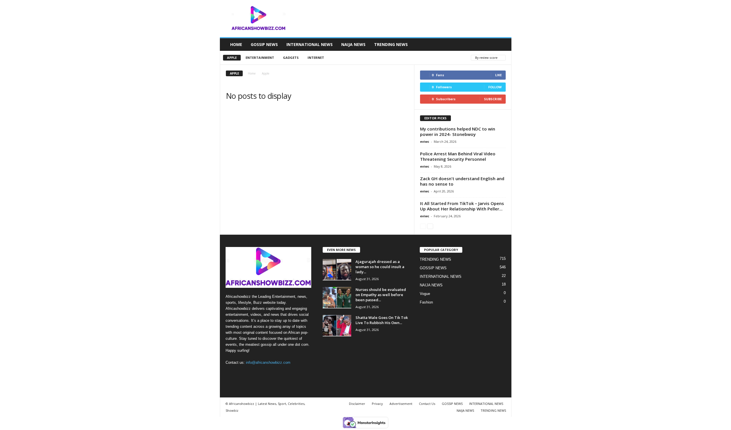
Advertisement (400, 403)
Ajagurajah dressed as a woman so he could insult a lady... (380, 266)
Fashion (426, 302)
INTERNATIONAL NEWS (309, 44)
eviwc (424, 141)
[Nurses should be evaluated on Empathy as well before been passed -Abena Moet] (337, 297)
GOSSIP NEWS (264, 44)
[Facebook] (231, 373)
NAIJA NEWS (353, 44)
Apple (232, 57)
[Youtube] (266, 373)
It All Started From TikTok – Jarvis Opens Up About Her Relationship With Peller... (462, 206)
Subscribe (493, 99)
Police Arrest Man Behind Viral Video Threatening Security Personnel (457, 156)
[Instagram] (243, 373)
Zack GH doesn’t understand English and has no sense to (462, 181)
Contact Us (427, 403)
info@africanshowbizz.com (268, 362)
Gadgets (291, 57)
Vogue (425, 294)
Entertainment (260, 57)
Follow (495, 87)
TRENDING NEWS (391, 44)
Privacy (377, 403)
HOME (236, 44)
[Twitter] (255, 373)
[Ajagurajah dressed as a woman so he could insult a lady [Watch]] (337, 269)
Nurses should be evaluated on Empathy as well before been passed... (381, 294)
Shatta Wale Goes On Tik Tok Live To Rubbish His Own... (382, 320)
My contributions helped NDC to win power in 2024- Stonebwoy (457, 131)
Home (252, 73)
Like (498, 75)
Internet (316, 57)
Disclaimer (357, 403)
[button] (503, 44)
